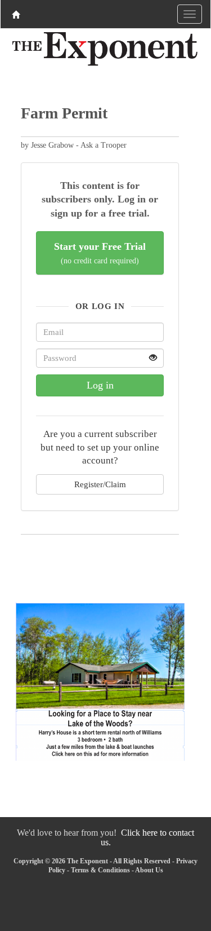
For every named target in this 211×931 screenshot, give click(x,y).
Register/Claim (100, 484)
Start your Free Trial (100, 253)
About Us (149, 870)
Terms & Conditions (100, 870)
